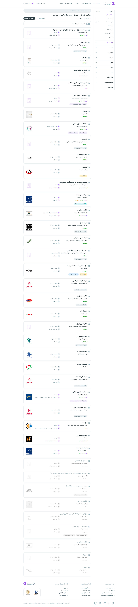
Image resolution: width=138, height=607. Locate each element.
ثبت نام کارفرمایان (85, 593)
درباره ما (64, 588)
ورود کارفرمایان (86, 590)
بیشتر (61, 3)
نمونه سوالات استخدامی (107, 593)
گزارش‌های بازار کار (85, 595)
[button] (104, 25)
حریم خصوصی (63, 595)
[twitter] (100, 603)
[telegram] (104, 603)
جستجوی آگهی (96, 3)
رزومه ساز (77, 3)
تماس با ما (63, 590)
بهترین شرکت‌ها (68, 3)
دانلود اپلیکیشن (62, 593)
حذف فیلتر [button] (97, 22)
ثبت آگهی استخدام (28, 18)
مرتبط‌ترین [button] (80, 19)
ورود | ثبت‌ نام (28, 3)
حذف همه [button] (98, 11)
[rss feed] (113, 603)
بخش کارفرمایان (41, 3)
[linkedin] (108, 603)
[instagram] (95, 603)
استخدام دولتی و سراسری (107, 595)
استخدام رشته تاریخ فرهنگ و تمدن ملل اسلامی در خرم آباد (72, 15)
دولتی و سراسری (87, 3)
